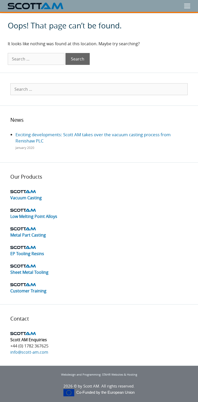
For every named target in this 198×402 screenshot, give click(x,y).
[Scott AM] (35, 6)
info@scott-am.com (29, 352)
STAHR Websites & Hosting (119, 374)
